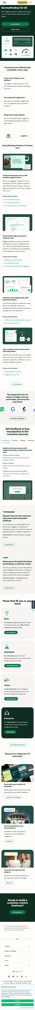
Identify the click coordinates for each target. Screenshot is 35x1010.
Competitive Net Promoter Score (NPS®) (15, 471)
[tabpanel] (17, 474)
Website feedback (8, 463)
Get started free (15, 24)
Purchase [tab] (15, 440)
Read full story (9, 544)
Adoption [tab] (23, 440)
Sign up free (22, 2)
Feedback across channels (13, 260)
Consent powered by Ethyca (25, 1007)
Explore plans (15, 29)
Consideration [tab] (5, 440)
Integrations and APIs (12, 375)
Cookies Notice (5, 996)
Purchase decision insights (11, 455)
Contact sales (10, 732)
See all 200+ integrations (17, 418)
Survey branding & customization (16, 206)
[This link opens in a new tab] (9, 976)
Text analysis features (12, 323)
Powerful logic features (12, 203)
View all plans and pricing (17, 745)
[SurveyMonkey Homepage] (4, 2)
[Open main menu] (30, 2)
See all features (17, 384)
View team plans (11, 699)
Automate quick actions (13, 372)
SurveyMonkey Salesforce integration (17, 266)
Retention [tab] (31, 440)
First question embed (12, 263)
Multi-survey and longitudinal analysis (17, 320)
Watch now (9, 883)
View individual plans (12, 665)
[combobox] (17, 971)
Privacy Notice (27, 995)
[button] (17, 946)
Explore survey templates (13, 797)
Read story (9, 841)
